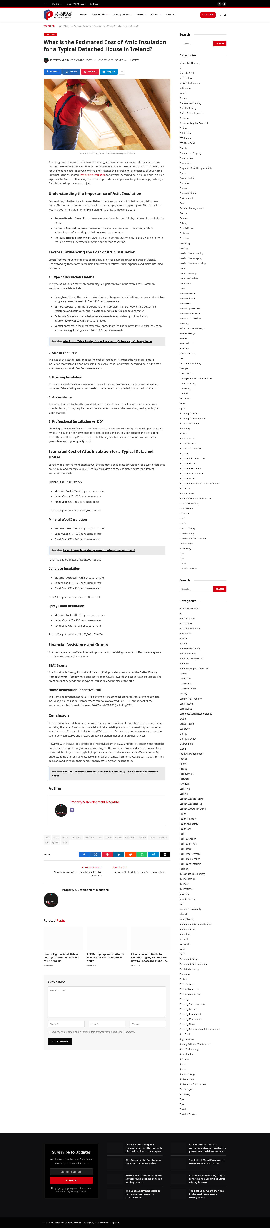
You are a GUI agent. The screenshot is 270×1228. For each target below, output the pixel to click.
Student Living (187, 528)
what (65, 842)
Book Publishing (188, 108)
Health (183, 268)
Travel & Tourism (188, 568)
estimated (90, 837)
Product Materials (189, 443)
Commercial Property (191, 153)
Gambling (185, 243)
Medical (184, 393)
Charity (183, 148)
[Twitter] (33, 178)
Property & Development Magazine (68, 60)
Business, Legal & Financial (194, 123)
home (109, 837)
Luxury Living (120, 14)
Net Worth (185, 398)
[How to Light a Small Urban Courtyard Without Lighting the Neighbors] (63, 938)
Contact (171, 14)
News (140, 14)
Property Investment (190, 468)
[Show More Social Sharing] (122, 72)
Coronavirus (186, 163)
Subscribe (207, 14)
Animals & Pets (187, 72)
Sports (183, 523)
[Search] (224, 14)
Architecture (186, 78)
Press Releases (187, 438)
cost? (56, 837)
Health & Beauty (188, 273)
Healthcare (185, 283)
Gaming (184, 248)
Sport (182, 518)
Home (83, 14)
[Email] (33, 210)
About (155, 14)
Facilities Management (191, 208)
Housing (184, 323)
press (152, 837)
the (46, 842)
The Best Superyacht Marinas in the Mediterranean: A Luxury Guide (143, 1194)
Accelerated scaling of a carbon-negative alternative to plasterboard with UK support (144, 1148)
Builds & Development (191, 113)
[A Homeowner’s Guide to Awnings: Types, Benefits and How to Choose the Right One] (150, 938)
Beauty (183, 98)
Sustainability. (187, 533)
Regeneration (187, 493)
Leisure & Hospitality (190, 363)
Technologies (186, 543)
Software (184, 513)
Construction (186, 158)
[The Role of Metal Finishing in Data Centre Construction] (115, 1163)
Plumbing (185, 428)
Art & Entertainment (190, 83)
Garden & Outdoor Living (193, 263)
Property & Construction (192, 458)
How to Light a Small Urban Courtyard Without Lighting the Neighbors (61, 957)
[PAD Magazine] (58, 15)
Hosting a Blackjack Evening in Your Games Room (139, 871)
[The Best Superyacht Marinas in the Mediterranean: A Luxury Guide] (115, 1194)
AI (181, 67)
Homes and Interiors (190, 318)
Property (184, 453)
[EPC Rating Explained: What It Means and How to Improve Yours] (107, 938)
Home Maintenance (190, 313)
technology (185, 548)
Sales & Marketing (189, 503)
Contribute (57, 4)
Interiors (184, 338)
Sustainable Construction (193, 538)
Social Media (186, 508)
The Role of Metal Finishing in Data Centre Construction (143, 1161)
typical (55, 842)
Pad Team (94, 4)
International (186, 343)
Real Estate (185, 488)
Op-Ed (183, 408)
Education (185, 183)
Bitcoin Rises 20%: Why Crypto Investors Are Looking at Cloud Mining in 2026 (144, 1179)
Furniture (184, 238)
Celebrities (185, 133)
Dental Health (187, 178)
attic (47, 837)
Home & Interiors (189, 298)
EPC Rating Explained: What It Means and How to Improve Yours (105, 957)
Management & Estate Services (196, 378)
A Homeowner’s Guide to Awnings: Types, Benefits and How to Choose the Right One (149, 957)
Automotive (185, 88)
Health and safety (189, 278)
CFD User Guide (188, 143)
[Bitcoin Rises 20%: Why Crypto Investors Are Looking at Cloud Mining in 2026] (115, 1179)
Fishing (183, 223)
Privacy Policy (70, 1191)
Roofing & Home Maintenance (195, 498)
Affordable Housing (190, 62)
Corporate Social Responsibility (196, 168)
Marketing (185, 388)
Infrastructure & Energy (192, 328)
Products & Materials (190, 448)
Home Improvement (190, 308)
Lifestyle (184, 368)
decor (65, 837)
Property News (187, 478)
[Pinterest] (33, 194)
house (118, 837)
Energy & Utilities (189, 193)
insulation (130, 837)
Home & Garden (188, 293)
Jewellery (184, 348)
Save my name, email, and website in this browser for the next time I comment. (93, 1031)
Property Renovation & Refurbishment (199, 483)
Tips (182, 553)
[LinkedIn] (33, 186)
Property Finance (188, 463)
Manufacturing (187, 383)
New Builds (98, 14)
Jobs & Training (187, 353)
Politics (183, 433)
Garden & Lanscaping (191, 258)
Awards (183, 93)
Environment (186, 198)
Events (183, 203)
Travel (183, 563)
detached (76, 837)
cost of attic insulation (92, 175)
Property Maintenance (191, 473)
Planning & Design (189, 413)
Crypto (183, 173)
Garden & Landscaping (192, 253)
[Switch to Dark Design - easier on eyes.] (220, 15)
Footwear (184, 233)
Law (182, 358)
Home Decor (50, 34)
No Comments (107, 60)
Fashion (184, 213)
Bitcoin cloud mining (190, 103)
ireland (142, 837)
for (100, 837)
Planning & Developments (193, 418)
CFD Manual (186, 138)
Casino (183, 128)
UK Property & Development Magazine (100, 1222)
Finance (184, 218)
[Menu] (45, 3)
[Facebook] (33, 170)
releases (163, 837)
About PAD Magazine (76, 4)
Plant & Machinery (189, 423)
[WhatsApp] (33, 202)
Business (184, 118)
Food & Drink (186, 228)
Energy (183, 188)
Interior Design (187, 333)
